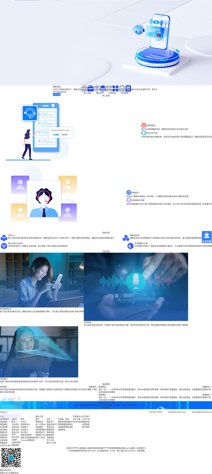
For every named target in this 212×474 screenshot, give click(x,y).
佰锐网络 (99, 448)
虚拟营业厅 (40, 432)
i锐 (70, 448)
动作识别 (15, 437)
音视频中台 (25, 424)
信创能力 (24, 430)
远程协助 (3, 435)
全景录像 (3, 440)
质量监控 (3, 443)
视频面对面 (119, 448)
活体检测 (15, 427)
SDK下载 (76, 419)
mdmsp (106, 448)
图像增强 (15, 445)
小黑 (67, 448)
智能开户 (50, 422)
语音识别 (15, 432)
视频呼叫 (3, 438)
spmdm (75, 448)
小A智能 (88, 448)
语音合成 (15, 430)
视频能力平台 (41, 435)
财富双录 (39, 422)
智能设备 (69, 427)
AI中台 (23, 422)
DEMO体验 (77, 422)
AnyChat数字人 (130, 448)
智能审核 (61, 422)
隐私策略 (141, 451)
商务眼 (112, 448)
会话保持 (3, 430)
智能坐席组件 (26, 435)
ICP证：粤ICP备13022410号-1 (123, 451)
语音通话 (3, 422)
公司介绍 (86, 419)
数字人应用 (40, 438)
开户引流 (50, 440)
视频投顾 (50, 438)
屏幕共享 (3, 432)
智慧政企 (69, 424)
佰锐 (94, 448)
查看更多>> (93, 387)
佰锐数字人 (142, 448)
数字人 (14, 422)
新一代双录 (40, 424)
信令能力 (24, 432)
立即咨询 (106, 408)
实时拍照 (3, 427)
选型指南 (86, 424)
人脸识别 (15, 424)
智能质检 (50, 435)
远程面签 (61, 427)
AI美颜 (14, 440)
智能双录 (50, 432)
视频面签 (39, 427)
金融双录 (61, 430)
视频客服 (61, 424)
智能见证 (50, 427)
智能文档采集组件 (28, 438)
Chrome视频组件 (28, 440)
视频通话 (3, 424)
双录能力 (24, 427)
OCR (13, 434)
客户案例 (86, 427)
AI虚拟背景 (16, 442)
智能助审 (50, 430)
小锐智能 (81, 448)
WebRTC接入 (5, 446)
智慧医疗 (69, 422)
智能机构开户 (52, 424)
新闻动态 (86, 422)
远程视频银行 (41, 430)
